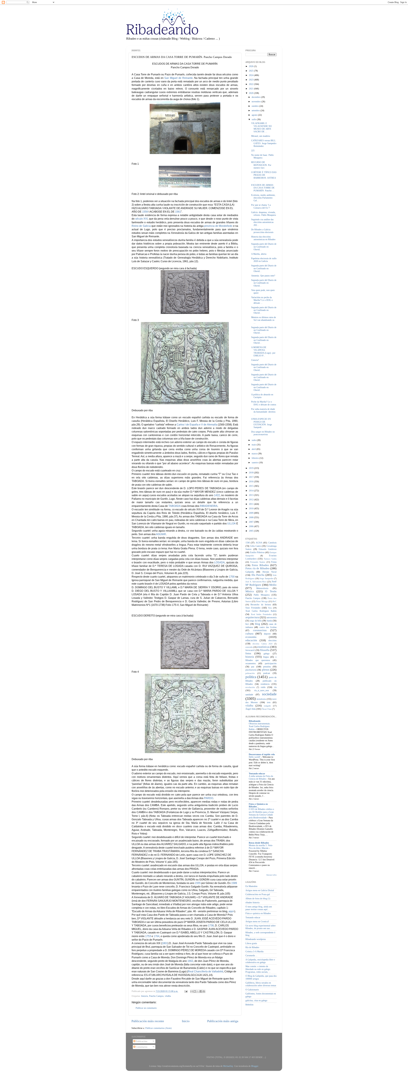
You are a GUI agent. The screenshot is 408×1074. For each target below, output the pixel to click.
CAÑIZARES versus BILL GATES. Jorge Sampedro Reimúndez (263, 143)
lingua (266, 657)
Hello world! (255, 757)
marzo (255, 453)
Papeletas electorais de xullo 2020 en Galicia (264, 259)
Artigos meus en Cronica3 (257, 921)
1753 (148, 936)
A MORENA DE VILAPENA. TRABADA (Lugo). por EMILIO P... (263, 351)
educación (251, 640)
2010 (251, 508)
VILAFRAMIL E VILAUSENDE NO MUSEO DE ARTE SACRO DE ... (261, 127)
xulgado (267, 706)
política (250, 677)
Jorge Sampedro (266, 578)
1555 (198, 883)
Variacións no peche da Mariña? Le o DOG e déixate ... (262, 300)
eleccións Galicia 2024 (262, 644)
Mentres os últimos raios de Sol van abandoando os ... (263, 320)
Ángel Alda (250, 709)
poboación (250, 673)
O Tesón (271, 591)
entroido (249, 647)
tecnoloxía (261, 699)
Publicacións (141, 1041)
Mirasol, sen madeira (260, 136)
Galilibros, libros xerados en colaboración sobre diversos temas (260, 984)
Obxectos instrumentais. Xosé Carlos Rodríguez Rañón (259, 726)
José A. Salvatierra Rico (255, 581)
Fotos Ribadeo (260, 565)
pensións (267, 666)
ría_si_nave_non (261, 690)
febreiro (255, 458)
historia (144, 996)
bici (247, 624)
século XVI (141, 218)
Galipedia (249, 572)
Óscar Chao (267, 709)
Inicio (185, 1021)
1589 (234, 883)
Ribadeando (254, 721)
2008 (251, 517)
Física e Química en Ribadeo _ (258, 805)
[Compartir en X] (197, 991)
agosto (255, 115)
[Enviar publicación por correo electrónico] (185, 991)
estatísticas (263, 646)
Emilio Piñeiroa (257, 552)
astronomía (272, 617)
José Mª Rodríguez (261, 583)
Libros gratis (251, 943)
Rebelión (249, 1004)
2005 (251, 530)
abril (254, 449)
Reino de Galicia (141, 226)
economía (250, 636)
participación (271, 663)
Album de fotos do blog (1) (257, 898)
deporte (267, 633)
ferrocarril (250, 650)
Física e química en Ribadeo (258, 913)
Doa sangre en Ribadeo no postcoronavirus (263, 433)
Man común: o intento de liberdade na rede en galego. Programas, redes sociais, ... (258, 969)
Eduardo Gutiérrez (268, 549)
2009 (251, 513)
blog (257, 623)
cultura (249, 633)
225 (253, 150)
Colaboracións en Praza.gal (257, 894)
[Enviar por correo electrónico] (191, 991)
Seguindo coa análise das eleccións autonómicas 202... (262, 222)
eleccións (272, 640)
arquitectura (252, 617)
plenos (266, 669)
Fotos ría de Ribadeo (257, 568)
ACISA (259, 542)
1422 (217, 495)
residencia (265, 684)
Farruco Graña (270, 559)
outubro (255, 106)
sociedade (269, 694)
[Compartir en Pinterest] (203, 991)
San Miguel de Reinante (178, 78)
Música (249, 591)
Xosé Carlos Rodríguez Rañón (261, 611)
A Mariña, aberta (258, 254)
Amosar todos (271, 875)
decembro (256, 97)
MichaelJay (228, 1066)
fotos (248, 653)
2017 (251, 477)
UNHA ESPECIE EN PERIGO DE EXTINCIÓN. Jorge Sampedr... (261, 423)
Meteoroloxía (262, 588)
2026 (251, 66)
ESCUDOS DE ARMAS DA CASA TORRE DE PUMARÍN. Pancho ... (263, 188)
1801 (165, 943)
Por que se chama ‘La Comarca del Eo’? (261, 206)
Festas (274, 562)
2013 (251, 495)
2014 (251, 490)
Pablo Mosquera (262, 594)
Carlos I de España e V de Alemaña (197, 424)
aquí (231, 911)
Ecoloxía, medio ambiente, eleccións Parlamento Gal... (263, 198)
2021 (251, 88)
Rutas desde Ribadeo (259, 842)
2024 (251, 75)
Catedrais (272, 542)
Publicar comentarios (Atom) (158, 1028)
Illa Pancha (258, 574)
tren (268, 702)
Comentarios (141, 1047)
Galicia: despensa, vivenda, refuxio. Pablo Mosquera (263, 213)
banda (269, 620)
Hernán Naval (269, 572)
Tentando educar (257, 773)
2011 (251, 504)
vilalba (168, 996)
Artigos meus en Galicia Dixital (259, 890)
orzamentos (250, 663)
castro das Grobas (268, 627)
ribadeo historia (252, 902)
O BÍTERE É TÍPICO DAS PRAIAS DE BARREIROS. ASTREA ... (264, 176)
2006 (251, 526)
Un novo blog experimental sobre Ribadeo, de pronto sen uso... (260, 927)
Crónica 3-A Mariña (254, 951)
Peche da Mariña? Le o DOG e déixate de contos (263, 403)
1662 (190, 961)
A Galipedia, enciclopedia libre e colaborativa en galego (260, 961)
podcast (266, 673)
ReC (275, 601)
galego (267, 653)
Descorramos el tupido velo (262, 754)
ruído (263, 687)
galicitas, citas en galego (256, 1000)
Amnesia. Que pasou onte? (263, 275)
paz (252, 666)
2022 (251, 84)
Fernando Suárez (257, 562)
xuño (254, 440)
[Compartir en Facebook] (200, 991)
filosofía (265, 650)
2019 (251, 468)
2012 (251, 499)
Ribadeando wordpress (255, 939)
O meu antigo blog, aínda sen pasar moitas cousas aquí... (258, 908)
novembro (256, 101)
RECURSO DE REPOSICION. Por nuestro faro (261, 165)
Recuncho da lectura (261, 604)
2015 (251, 486)
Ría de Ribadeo (252, 947)
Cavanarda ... (251, 955)
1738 (211, 925)
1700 (232, 576)
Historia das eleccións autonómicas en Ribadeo (263, 238)
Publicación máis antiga (222, 1021)
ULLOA (231, 523)
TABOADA (174, 506)
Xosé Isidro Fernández (261, 614)
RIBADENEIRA (209, 506)
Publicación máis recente (147, 1021)
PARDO (208, 798)
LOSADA (219, 562)
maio (254, 444)
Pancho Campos (156, 996)
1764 (156, 936)
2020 (251, 93)
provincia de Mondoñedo (218, 226)
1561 (178, 211)
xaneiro (255, 462)
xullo (254, 119)
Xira (270, 608)
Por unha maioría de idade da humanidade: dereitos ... (263, 412)
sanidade (249, 694)
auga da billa (256, 620)
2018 (251, 472)
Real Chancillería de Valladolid (205, 971)
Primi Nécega (262, 601)
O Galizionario (252, 989)
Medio (273, 584)
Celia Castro (255, 546)
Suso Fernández (252, 607)
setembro (256, 110)
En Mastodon (251, 886)
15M (247, 542)
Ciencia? (255, 360)
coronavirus (260, 630)
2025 (251, 70)
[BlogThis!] (194, 991)
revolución (250, 687)
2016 (251, 481)
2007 (251, 522)
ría (275, 687)
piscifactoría (250, 669)
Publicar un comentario (146, 1008)
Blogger (254, 1066)
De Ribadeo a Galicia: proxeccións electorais (262, 230)
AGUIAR (161, 534)
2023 (251, 79)
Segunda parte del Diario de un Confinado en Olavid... (263, 247)
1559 (145, 211)
